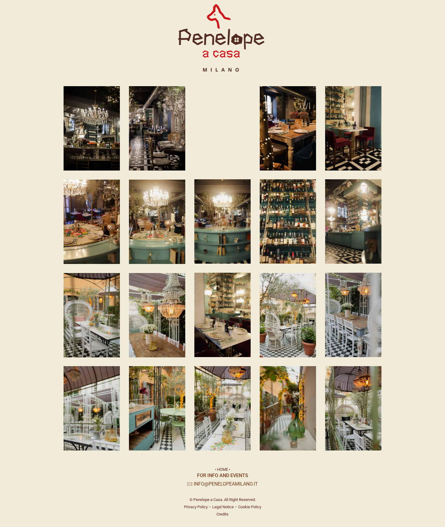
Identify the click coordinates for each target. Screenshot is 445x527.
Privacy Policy (196, 507)
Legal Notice (223, 507)
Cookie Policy (249, 507)
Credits (222, 514)
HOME (222, 469)
